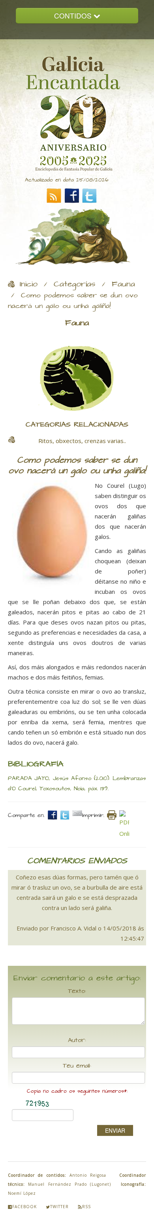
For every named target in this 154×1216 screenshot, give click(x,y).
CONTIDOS (74, 15)
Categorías (75, 284)
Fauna (123, 284)
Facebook (24, 1206)
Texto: (77, 991)
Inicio (29, 284)
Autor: (77, 1040)
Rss (86, 1206)
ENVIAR (115, 1130)
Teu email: (77, 1066)
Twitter (59, 1206)
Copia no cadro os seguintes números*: (77, 1091)
